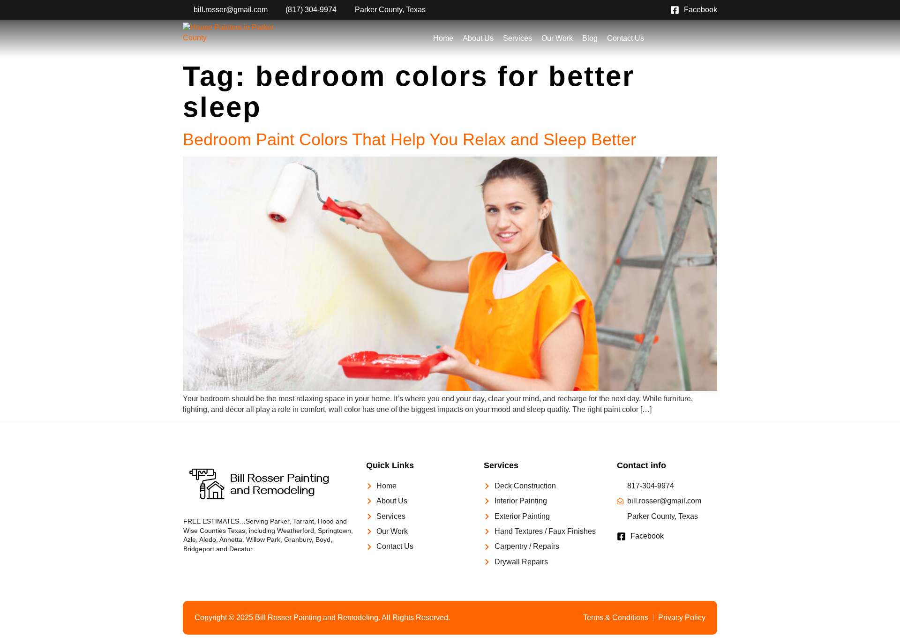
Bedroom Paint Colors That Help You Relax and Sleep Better (409, 139)
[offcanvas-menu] (706, 38)
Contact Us (625, 38)
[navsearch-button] (675, 38)
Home (443, 38)
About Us (478, 38)
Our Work (557, 38)
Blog (590, 38)
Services (517, 38)
